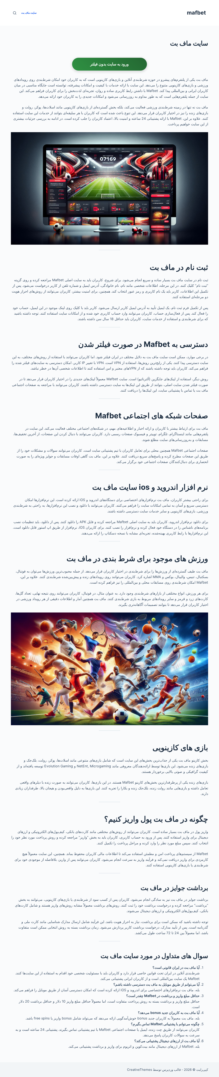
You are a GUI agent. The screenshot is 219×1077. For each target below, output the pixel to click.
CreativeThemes (139, 1070)
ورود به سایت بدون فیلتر (109, 64)
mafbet (196, 12)
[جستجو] (14, 13)
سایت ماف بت (29, 12)
